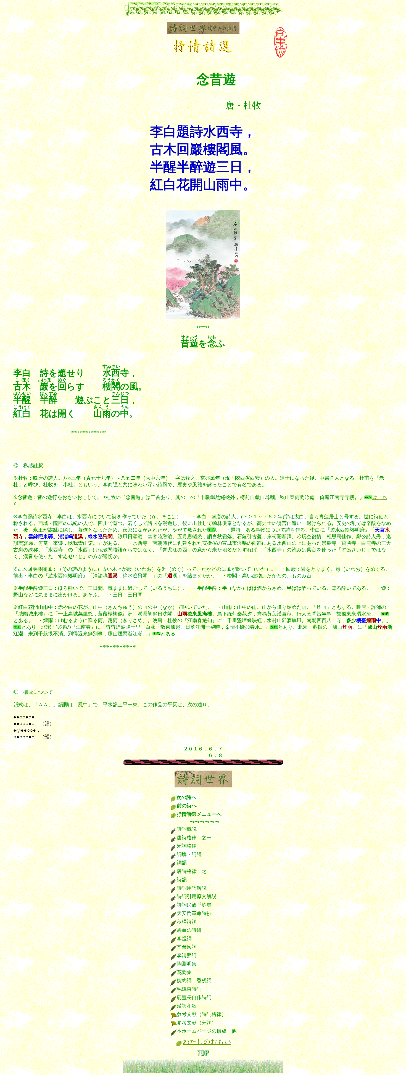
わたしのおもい (207, 1041)
